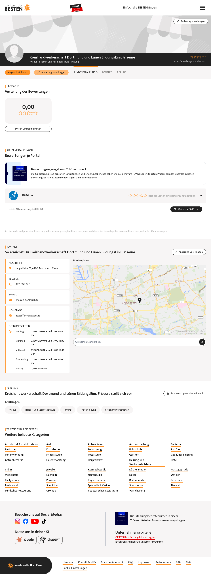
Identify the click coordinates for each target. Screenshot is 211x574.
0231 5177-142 (22, 284)
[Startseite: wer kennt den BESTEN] (17, 7)
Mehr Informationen (86, 178)
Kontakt (107, 72)
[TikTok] (44, 521)
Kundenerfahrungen (86, 72)
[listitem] (21, 444)
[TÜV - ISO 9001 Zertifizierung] (121, 518)
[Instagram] (17, 521)
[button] (17, 72)
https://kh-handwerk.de (27, 316)
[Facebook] (25, 521)
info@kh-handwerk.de (26, 300)
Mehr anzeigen (159, 231)
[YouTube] (35, 521)
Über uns (121, 72)
